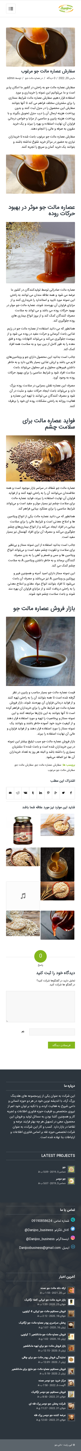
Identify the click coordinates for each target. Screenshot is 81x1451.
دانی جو (58, 1445)
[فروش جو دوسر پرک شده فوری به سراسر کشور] (23, 923)
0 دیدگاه (50, 78)
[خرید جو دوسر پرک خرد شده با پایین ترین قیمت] (23, 856)
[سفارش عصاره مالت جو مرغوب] (40, 47)
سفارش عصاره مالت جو (48, 765)
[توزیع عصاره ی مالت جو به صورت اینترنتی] (57, 864)
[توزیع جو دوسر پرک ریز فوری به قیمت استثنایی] (57, 825)
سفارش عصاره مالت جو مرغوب (48, 71)
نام (23, 1032)
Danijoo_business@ (39, 1230)
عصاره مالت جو (32, 78)
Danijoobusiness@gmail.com (40, 1248)
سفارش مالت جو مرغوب (61, 770)
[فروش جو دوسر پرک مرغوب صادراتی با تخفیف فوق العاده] (23, 896)
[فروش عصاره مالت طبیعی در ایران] (57, 925)
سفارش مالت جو (24, 765)
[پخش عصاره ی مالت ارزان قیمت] (23, 831)
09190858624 (42, 1221)
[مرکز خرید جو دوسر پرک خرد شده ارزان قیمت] (57, 890)
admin (11, 78)
